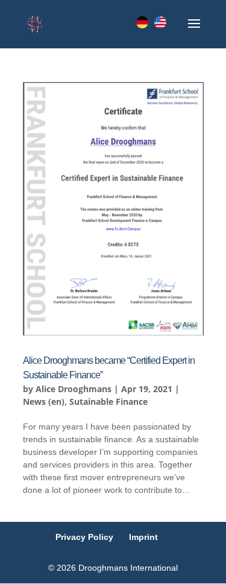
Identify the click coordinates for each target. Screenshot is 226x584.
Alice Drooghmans (73, 389)
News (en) (43, 401)
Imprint (143, 537)
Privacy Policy (84, 537)
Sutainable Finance (108, 401)
